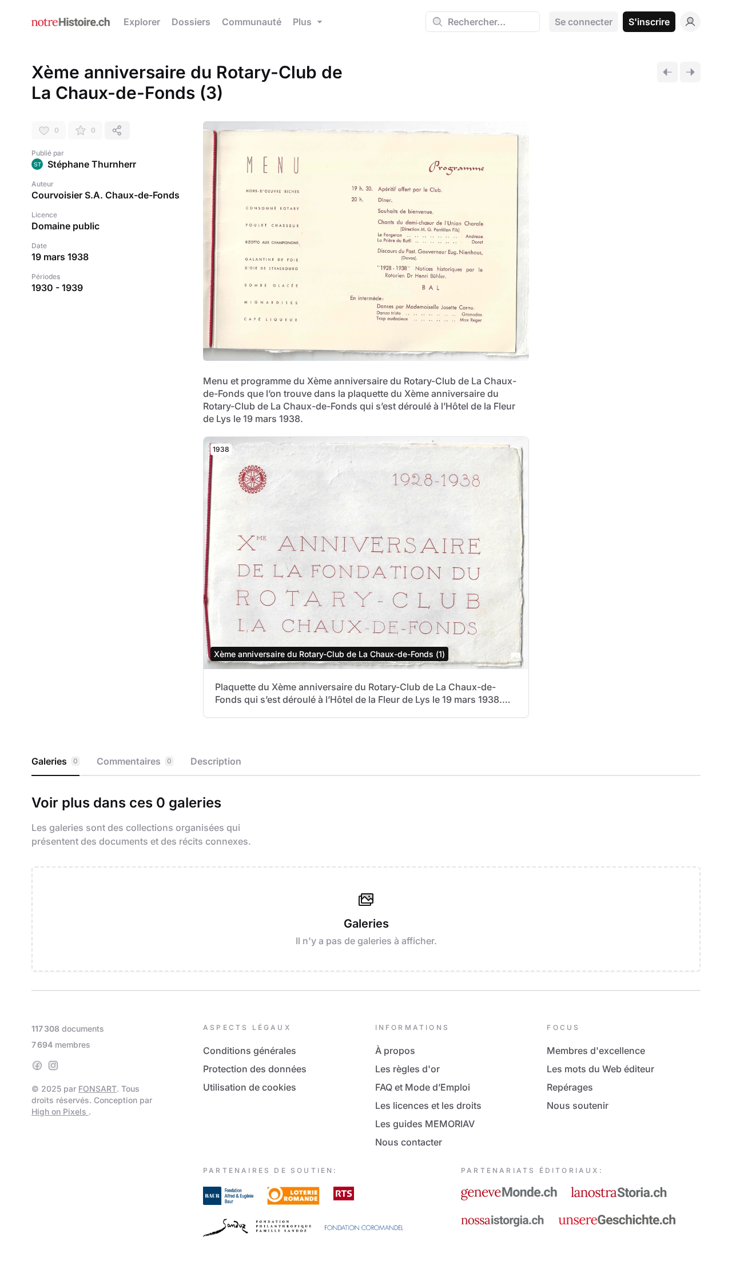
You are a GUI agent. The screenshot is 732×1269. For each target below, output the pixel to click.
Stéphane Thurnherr (91, 164)
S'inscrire (649, 21)
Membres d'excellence (596, 1050)
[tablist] (366, 761)
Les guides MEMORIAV (425, 1123)
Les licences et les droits (428, 1105)
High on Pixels (60, 1111)
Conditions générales (249, 1050)
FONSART (97, 1088)
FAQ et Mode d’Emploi (422, 1087)
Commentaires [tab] (134, 761)
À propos (395, 1050)
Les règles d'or (407, 1069)
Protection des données (255, 1069)
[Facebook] (37, 1065)
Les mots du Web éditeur (600, 1069)
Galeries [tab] (54, 761)
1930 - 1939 (57, 287)
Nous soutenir (577, 1105)
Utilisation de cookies (249, 1087)
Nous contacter (408, 1142)
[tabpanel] (366, 881)
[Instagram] (53, 1065)
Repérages (570, 1087)
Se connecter (583, 21)
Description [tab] (215, 761)
